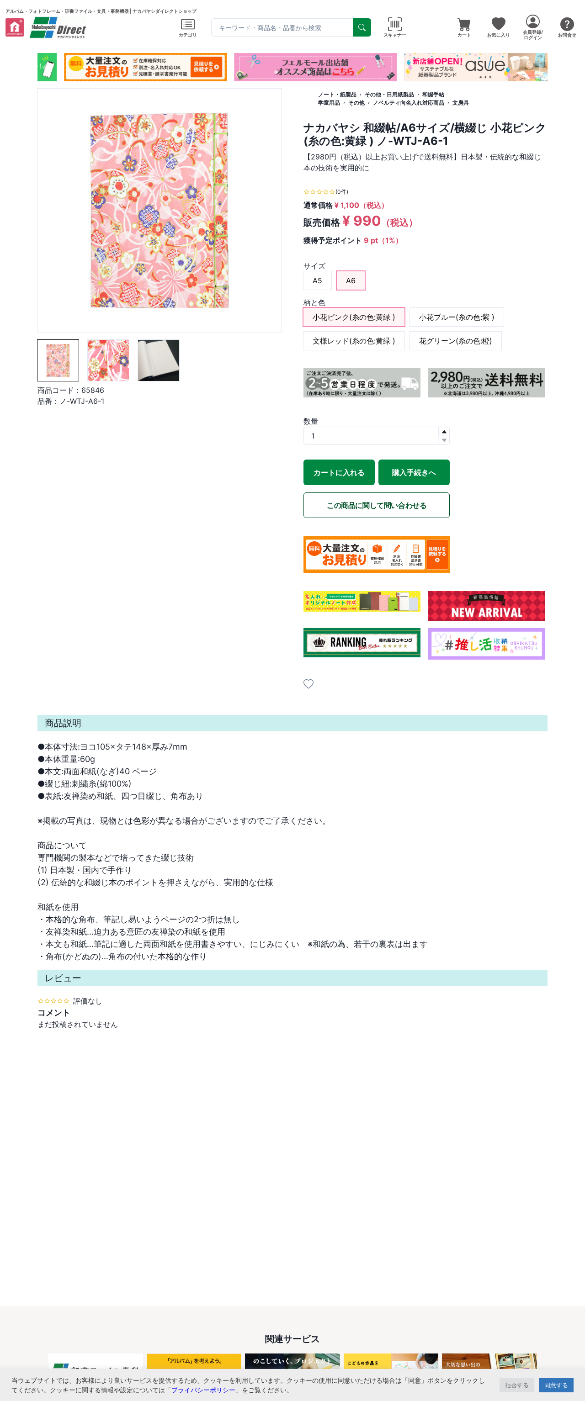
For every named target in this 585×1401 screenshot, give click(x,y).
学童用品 (329, 102)
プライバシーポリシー (203, 1390)
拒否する (517, 1385)
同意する (556, 1385)
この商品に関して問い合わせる (376, 505)
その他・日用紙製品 (389, 94)
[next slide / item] (541, 67)
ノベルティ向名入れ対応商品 (408, 102)
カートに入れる (339, 472)
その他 (356, 102)
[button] (276, 72)
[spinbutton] (376, 436)
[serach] (362, 27)
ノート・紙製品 (337, 94)
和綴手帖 (433, 94)
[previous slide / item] (43, 67)
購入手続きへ (414, 472)
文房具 (460, 102)
